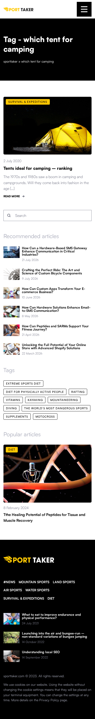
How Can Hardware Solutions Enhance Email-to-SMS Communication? (56, 309)
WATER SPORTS (37, 590)
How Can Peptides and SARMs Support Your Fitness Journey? (55, 328)
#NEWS (9, 582)
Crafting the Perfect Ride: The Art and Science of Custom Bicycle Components (52, 271)
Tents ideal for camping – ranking (37, 168)
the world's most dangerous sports (56, 408)
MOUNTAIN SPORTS (34, 582)
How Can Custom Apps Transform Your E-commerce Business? (53, 290)
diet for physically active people (35, 392)
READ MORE (11, 196)
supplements (17, 416)
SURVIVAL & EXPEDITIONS (23, 598)
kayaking (35, 400)
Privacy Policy (49, 700)
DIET (51, 598)
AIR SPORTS (12, 590)
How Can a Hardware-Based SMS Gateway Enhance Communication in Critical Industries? (54, 251)
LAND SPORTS (64, 582)
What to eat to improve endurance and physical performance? (51, 616)
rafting (78, 392)
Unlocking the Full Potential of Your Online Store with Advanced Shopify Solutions (54, 346)
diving (11, 408)
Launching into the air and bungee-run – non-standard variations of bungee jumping (54, 635)
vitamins (13, 400)
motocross (45, 416)
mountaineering (64, 400)
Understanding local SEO (41, 652)
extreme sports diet (23, 383)
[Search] (9, 215)
